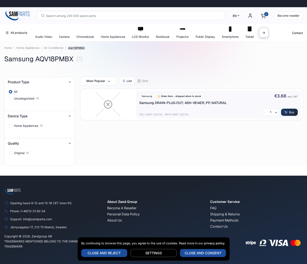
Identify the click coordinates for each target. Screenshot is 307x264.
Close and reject (104, 253)
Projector (182, 36)
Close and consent (203, 253)
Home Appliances (113, 36)
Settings (153, 253)
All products (19, 32)
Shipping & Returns (225, 214)
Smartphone (230, 36)
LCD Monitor (140, 36)
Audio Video (43, 36)
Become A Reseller (122, 208)
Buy (291, 112)
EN (235, 16)
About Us (114, 220)
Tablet (249, 36)
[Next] (263, 32)
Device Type (17, 116)
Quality (13, 143)
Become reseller (288, 15)
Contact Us (219, 226)
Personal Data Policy (123, 214)
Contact (297, 33)
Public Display (205, 36)
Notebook (163, 36)
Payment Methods (224, 220)
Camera (64, 36)
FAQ (213, 208)
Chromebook (85, 36)
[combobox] (130, 15)
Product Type (18, 82)
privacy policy (214, 243)
